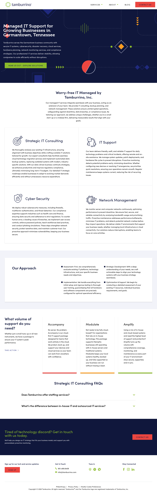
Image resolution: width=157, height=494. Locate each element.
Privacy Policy (73, 487)
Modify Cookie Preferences (91, 487)
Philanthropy (61, 487)
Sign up (12, 470)
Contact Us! (145, 4)
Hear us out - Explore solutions (25, 65)
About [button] (112, 4)
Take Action (11, 350)
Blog (127, 4)
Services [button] (95, 4)
